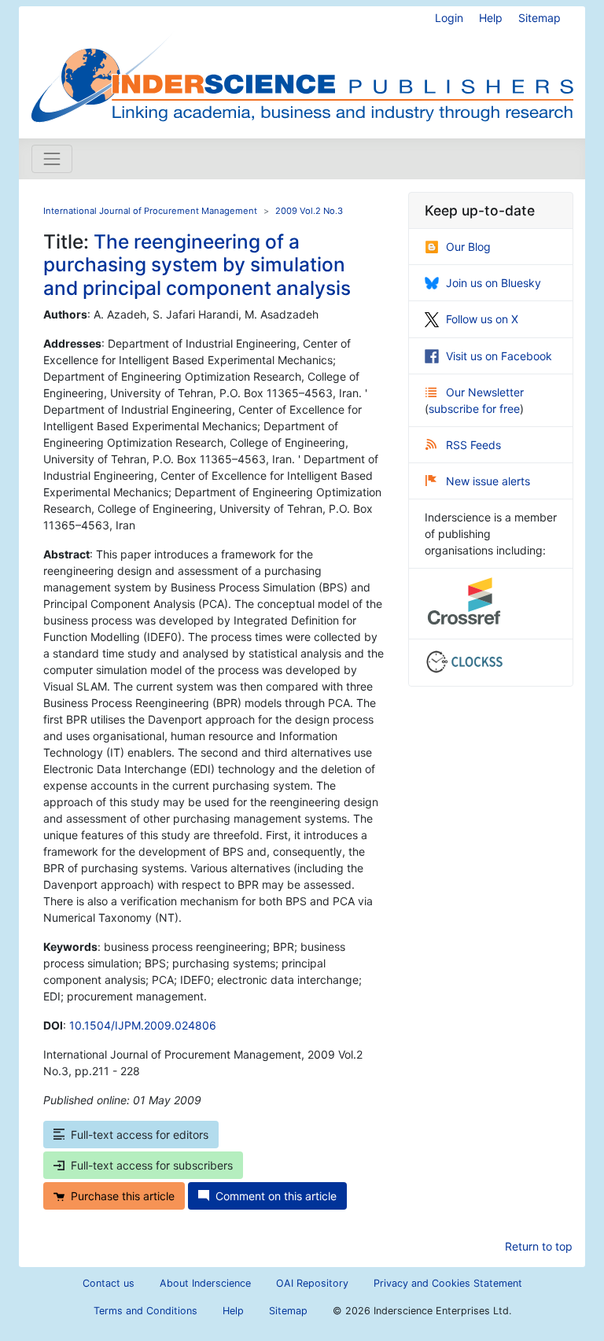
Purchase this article (123, 1196)
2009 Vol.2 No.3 (309, 210)
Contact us (108, 1283)
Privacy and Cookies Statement (448, 1283)
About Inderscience (205, 1283)
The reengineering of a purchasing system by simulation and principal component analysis (197, 265)
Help (491, 17)
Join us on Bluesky (493, 282)
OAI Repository (312, 1283)
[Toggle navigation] (51, 159)
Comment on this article (276, 1196)
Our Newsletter (485, 392)
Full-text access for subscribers (152, 1165)
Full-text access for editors (139, 1134)
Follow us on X (482, 319)
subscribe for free (474, 408)
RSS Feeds (473, 444)
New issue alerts (488, 481)
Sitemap (539, 17)
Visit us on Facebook (499, 356)
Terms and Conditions (145, 1311)
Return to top (539, 1246)
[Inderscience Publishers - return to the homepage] (302, 66)
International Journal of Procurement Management (150, 210)
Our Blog (468, 246)
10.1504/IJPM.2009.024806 (142, 1025)
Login (449, 17)
